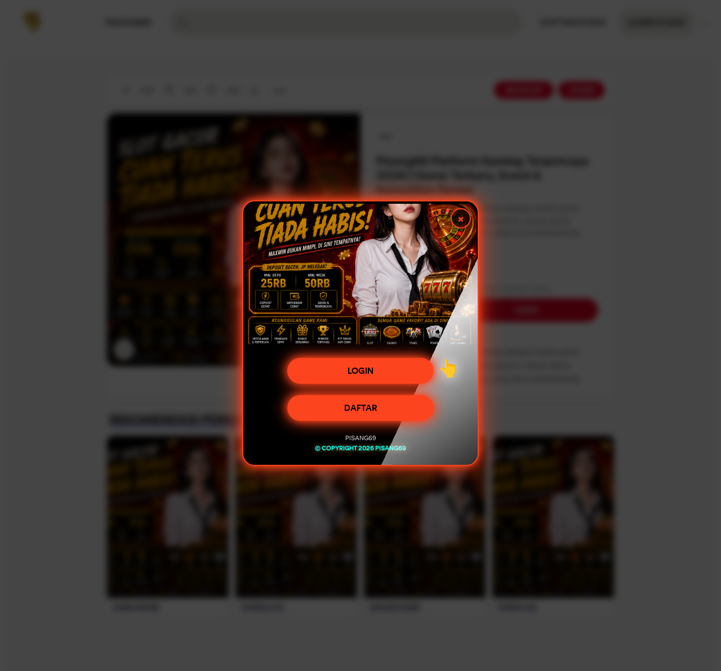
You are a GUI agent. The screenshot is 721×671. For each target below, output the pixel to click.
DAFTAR (360, 410)
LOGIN (360, 373)
